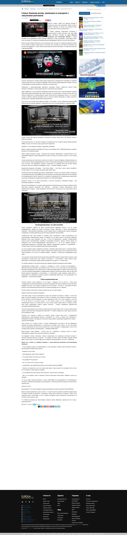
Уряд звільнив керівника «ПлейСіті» (92, 21)
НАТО (69, 533)
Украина (65, 2)
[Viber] (48, 20)
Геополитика (46, 514)
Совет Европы (26, 511)
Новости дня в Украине (77, 522)
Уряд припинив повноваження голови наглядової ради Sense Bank (93, 37)
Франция (43, 533)
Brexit (44, 499)
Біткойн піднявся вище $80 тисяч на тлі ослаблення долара (93, 33)
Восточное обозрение (62, 513)
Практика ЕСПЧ (26, 512)
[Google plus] (104, 5)
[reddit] (47, 406)
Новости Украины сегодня (76, 519)
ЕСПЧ (58, 505)
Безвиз (23, 5)
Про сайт (88, 499)
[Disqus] (49, 425)
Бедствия (59, 519)
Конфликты (60, 517)
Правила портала (90, 503)
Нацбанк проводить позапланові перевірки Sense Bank (91, 41)
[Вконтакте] (98, 5)
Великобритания (36, 533)
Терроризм (78, 533)
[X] (39, 406)
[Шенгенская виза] (92, 68)
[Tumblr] (51, 406)
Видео (34, 404)
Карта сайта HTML (90, 505)
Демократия (46, 518)
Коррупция (33, 9)
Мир (71, 2)
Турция (58, 533)
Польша (48, 533)
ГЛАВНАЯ (59, 2)
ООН (66, 533)
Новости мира (26, 505)
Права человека (95, 2)
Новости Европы (26, 507)
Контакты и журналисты (92, 501)
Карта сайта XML (90, 507)
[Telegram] (50, 20)
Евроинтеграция (76, 503)
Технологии (60, 515)
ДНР (87, 533)
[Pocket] (49, 406)
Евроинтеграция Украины (28, 519)
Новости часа (46, 501)
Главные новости (47, 507)
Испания (53, 533)
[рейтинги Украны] (92, 87)
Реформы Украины (27, 521)
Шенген (101, 533)
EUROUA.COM (79, 524)
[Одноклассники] (46, 20)
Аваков (38, 404)
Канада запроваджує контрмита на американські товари (92, 26)
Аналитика (45, 516)
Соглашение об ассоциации (75, 500)
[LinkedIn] (41, 406)
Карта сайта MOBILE (91, 510)
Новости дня (46, 503)
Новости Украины (27, 518)
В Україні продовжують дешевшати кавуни (94, 52)
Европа (77, 2)
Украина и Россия (76, 505)
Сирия (62, 533)
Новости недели (47, 505)
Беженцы (96, 533)
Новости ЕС (25, 509)
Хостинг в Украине (90, 512)
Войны (73, 533)
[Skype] (57, 406)
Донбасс (91, 533)
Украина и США (75, 507)
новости (39, 20)
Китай (29, 533)
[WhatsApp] (55, 406)
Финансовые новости (48, 512)
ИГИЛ (83, 533)
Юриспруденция (76, 516)
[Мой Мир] (45, 406)
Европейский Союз (62, 499)
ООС (103, 2)
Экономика (74, 512)
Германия (24, 533)
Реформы (85, 2)
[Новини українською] (95, 5)
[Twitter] (102, 5)
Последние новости (48, 510)
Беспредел (29, 404)
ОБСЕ (24, 514)
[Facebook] (100, 5)
